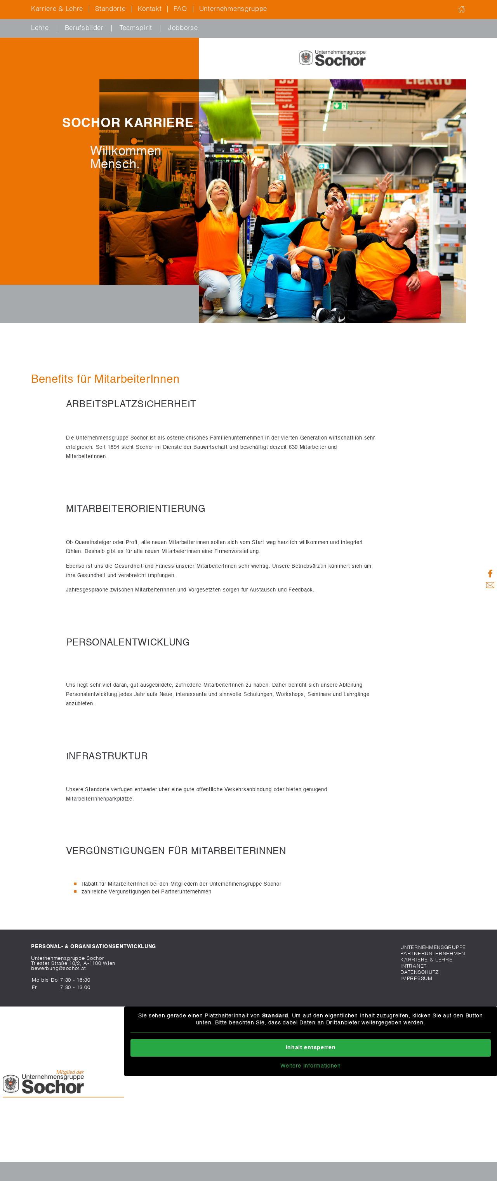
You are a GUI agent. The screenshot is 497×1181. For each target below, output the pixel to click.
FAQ (180, 9)
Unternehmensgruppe (233, 9)
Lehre (40, 28)
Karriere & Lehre (57, 9)
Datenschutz (419, 972)
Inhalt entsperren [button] (311, 1047)
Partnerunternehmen (432, 953)
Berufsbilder (84, 28)
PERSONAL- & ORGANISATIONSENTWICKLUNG (93, 946)
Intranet (413, 966)
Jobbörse (183, 28)
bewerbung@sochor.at (58, 968)
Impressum (416, 978)
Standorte (110, 9)
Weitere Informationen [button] (310, 1066)
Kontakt (150, 9)
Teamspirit (136, 28)
